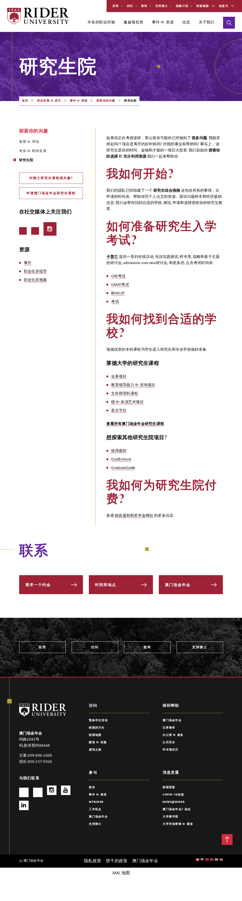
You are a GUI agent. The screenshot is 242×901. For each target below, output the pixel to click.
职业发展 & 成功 (49, 100)
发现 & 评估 (29, 142)
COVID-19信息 (173, 794)
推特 (35, 231)
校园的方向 (96, 727)
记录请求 (169, 727)
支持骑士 (161, 6)
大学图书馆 (170, 816)
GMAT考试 (120, 285)
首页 (25, 100)
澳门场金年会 (172, 720)
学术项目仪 (170, 749)
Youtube (65, 790)
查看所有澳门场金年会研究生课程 (135, 424)
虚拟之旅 (95, 749)
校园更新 (169, 787)
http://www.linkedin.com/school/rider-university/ (24, 805)
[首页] (38, 16)
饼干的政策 (116, 861)
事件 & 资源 (78, 100)
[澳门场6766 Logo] (42, 710)
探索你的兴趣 (105, 100)
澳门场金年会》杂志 (177, 809)
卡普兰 (112, 257)
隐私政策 (92, 861)
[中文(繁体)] (212, 860)
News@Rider (174, 802)
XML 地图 (121, 873)
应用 (115, 6)
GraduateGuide (123, 468)
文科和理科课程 (124, 394)
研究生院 (26, 160)
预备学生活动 (98, 720)
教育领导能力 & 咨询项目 (133, 385)
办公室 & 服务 (173, 735)
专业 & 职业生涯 (33, 151)
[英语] (197, 860)
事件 (28, 263)
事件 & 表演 (98, 794)
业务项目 (118, 377)
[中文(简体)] (207, 860)
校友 (92, 787)
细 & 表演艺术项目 (127, 402)
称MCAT (118, 293)
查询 (144, 6)
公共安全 (169, 742)
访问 (130, 6)
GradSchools (121, 459)
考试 (115, 302)
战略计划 (182, 6)
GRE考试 (118, 276)
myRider (96, 802)
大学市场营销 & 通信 (178, 824)
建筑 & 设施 (98, 742)
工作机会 (95, 809)
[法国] (216, 860)
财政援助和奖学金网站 (134, 516)
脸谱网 (23, 231)
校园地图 (95, 735)
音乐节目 (118, 411)
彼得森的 (118, 451)
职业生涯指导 (35, 272)
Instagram (50, 229)
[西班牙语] (221, 860)
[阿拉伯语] (202, 860)
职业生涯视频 (35, 280)
